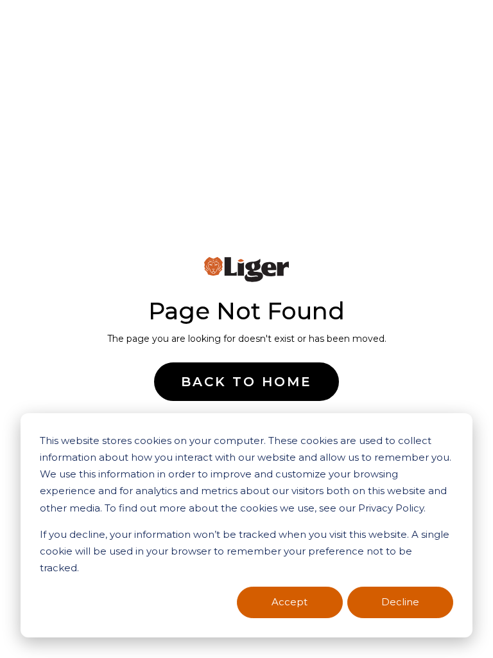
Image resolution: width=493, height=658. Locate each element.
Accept (289, 602)
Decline (400, 602)
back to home (246, 381)
